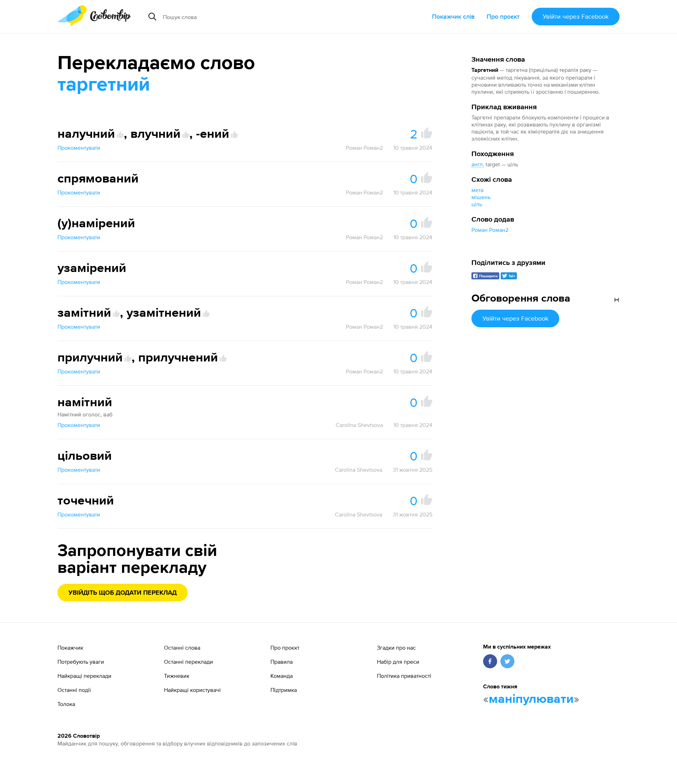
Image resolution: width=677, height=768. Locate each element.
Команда (281, 676)
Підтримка (283, 690)
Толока (66, 704)
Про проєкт (503, 16)
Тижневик (176, 676)
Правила (281, 661)
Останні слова (182, 647)
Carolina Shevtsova (359, 425)
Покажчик (70, 647)
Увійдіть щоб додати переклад (122, 593)
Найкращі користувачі (192, 690)
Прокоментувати (78, 147)
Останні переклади (188, 661)
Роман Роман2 (489, 230)
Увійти (576, 16)
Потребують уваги (80, 661)
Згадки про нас (396, 647)
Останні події (74, 690)
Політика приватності (404, 676)
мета (477, 190)
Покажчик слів (453, 16)
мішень (480, 197)
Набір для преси (398, 661)
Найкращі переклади (84, 676)
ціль (476, 204)
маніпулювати (531, 699)
